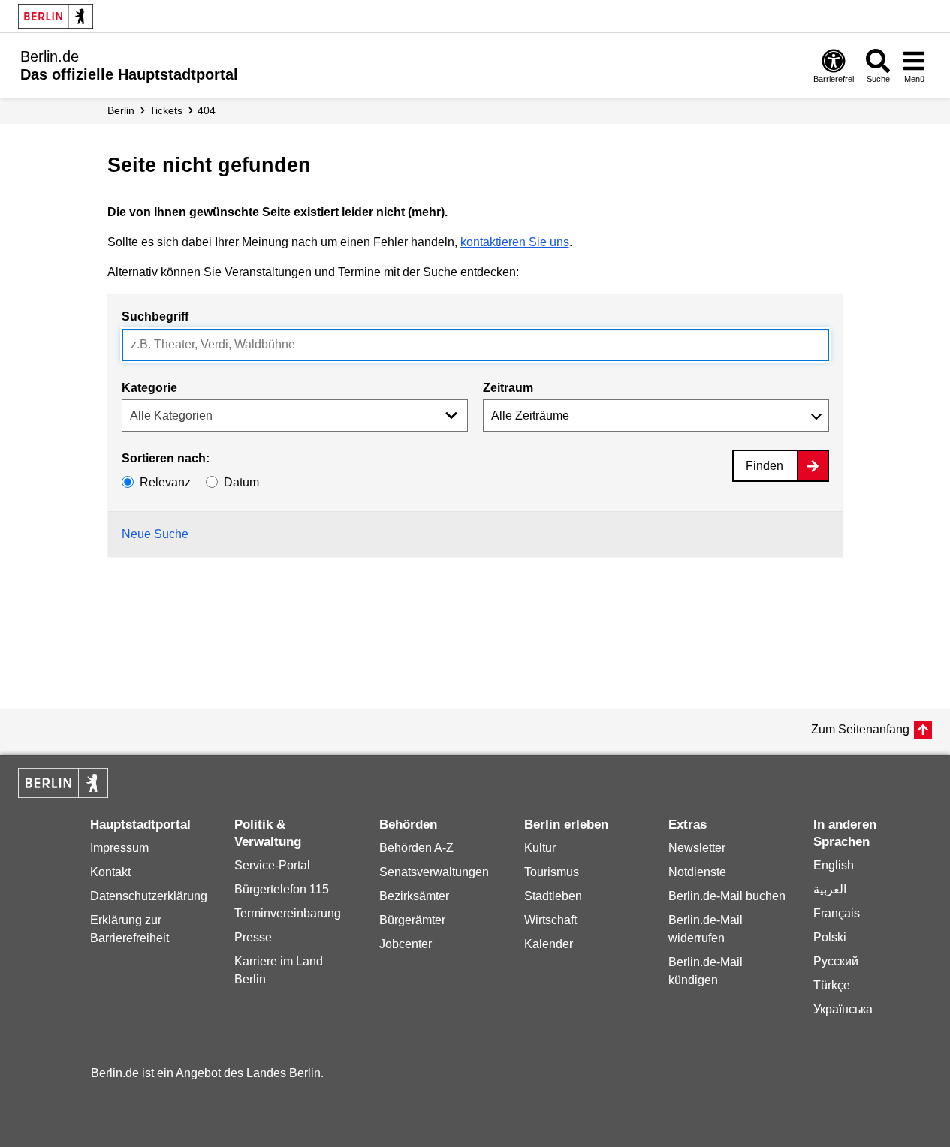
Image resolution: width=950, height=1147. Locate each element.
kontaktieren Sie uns (514, 242)
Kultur (540, 847)
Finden (764, 465)
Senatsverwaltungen (434, 872)
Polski (829, 937)
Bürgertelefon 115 (281, 889)
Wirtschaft (550, 920)
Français (836, 913)
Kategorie (149, 387)
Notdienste (697, 872)
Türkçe (831, 985)
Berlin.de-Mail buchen (727, 896)
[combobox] (475, 345)
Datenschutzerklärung (148, 896)
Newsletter (696, 847)
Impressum (119, 847)
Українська (843, 1009)
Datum (241, 482)
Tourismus (551, 872)
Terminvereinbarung (287, 913)
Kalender (548, 944)
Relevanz (165, 482)
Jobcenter (405, 944)
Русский (835, 961)
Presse (253, 937)
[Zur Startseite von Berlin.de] (63, 793)
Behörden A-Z (416, 847)
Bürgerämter (412, 920)
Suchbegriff (155, 316)
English (833, 865)
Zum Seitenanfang (860, 729)
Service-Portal (272, 865)
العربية (829, 889)
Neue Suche (155, 534)
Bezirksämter (414, 896)
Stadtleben (553, 896)
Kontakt (110, 872)
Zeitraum (508, 387)
